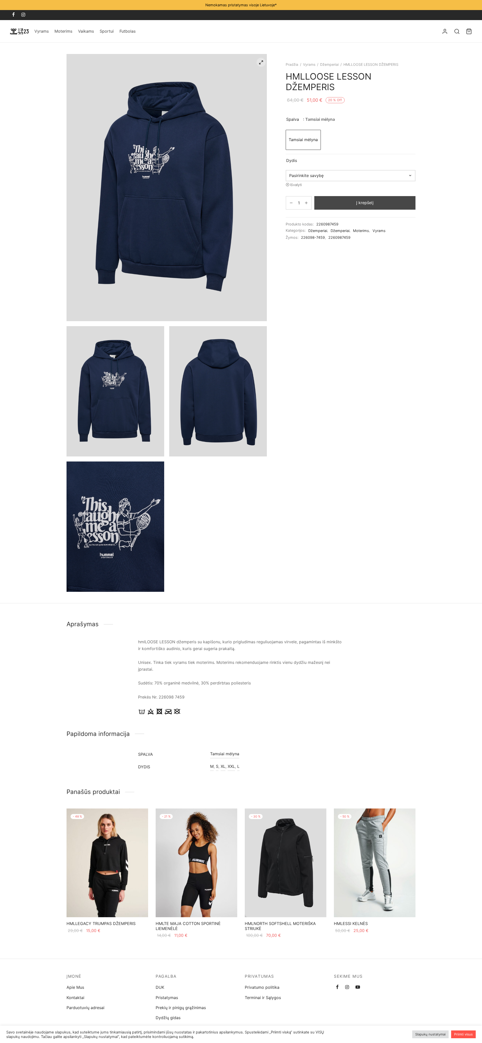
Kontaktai (75, 997)
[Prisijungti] (445, 31)
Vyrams (41, 31)
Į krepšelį (365, 202)
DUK (160, 987)
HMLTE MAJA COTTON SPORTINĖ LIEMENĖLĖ (188, 926)
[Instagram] (23, 15)
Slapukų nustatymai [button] (430, 1034)
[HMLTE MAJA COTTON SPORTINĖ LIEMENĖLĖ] (196, 862)
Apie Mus (75, 987)
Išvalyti (296, 185)
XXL (231, 766)
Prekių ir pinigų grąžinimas (181, 1007)
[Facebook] (13, 15)
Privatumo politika (262, 987)
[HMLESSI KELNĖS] (374, 862)
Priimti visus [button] (463, 1034)
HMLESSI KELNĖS (351, 923)
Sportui (107, 31)
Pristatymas (167, 997)
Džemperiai (329, 64)
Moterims (63, 31)
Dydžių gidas (168, 1017)
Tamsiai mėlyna (224, 753)
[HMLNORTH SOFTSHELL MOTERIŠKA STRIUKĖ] (285, 862)
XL (223, 766)
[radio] (303, 140)
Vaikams (86, 31)
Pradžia (292, 64)
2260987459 (339, 237)
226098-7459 (313, 237)
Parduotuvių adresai (85, 1007)
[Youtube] (357, 987)
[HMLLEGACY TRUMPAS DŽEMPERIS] (107, 862)
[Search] (457, 31)
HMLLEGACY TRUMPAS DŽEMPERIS (101, 923)
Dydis (291, 160)
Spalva (292, 119)
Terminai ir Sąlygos (263, 997)
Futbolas (127, 31)
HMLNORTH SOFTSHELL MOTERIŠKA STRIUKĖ (280, 926)
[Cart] (469, 31)
